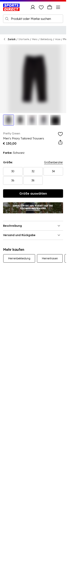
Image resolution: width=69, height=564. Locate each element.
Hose (57, 39)
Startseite (23, 39)
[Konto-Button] (33, 7)
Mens (35, 39)
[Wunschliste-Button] (41, 7)
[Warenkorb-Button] (49, 7)
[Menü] (58, 7)
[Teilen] (60, 142)
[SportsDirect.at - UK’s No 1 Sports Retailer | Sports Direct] (11, 7)
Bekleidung (46, 39)
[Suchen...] (7, 19)
